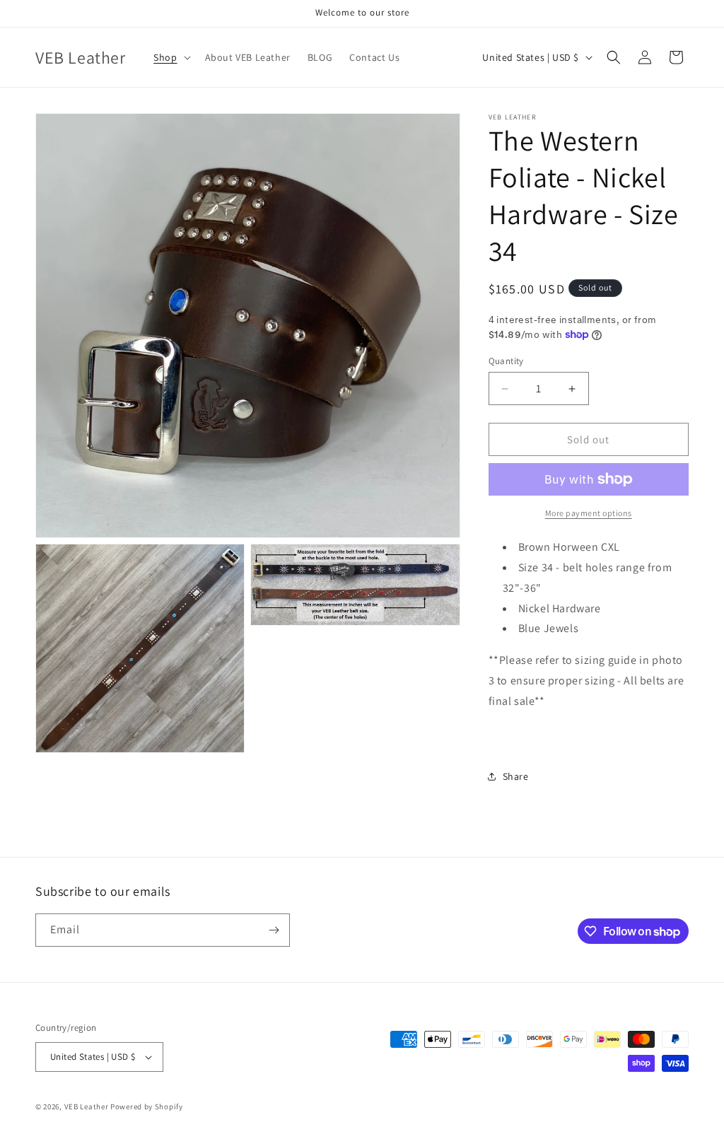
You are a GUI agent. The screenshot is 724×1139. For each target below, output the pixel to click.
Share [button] (516, 776)
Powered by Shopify (146, 1106)
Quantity (506, 361)
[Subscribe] (273, 930)
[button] (170, 57)
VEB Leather (86, 1106)
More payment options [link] (588, 513)
